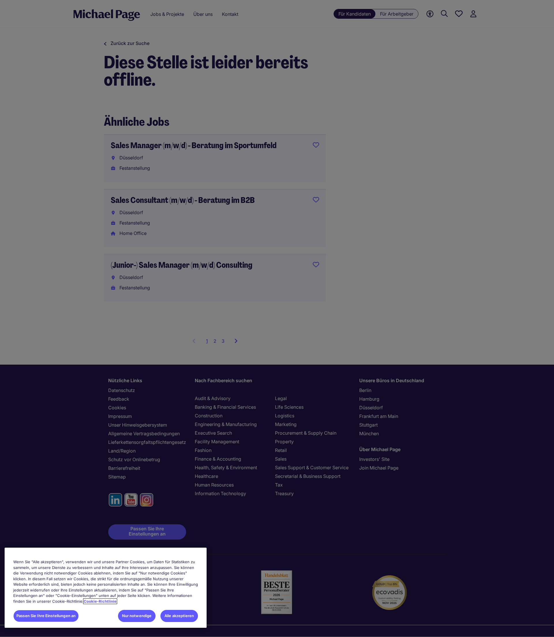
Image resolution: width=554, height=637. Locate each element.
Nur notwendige (137, 615)
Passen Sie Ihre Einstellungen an (46, 615)
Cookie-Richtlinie (100, 601)
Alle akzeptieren (179, 615)
